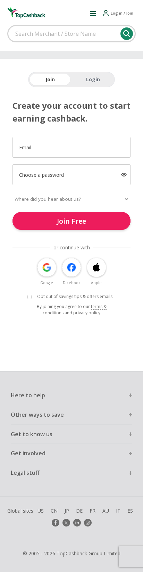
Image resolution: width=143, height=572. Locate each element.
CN (54, 510)
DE (79, 510)
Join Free (71, 221)
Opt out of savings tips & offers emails (74, 296)
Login (93, 79)
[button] (93, 13)
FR (92, 510)
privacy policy (86, 313)
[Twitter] (66, 523)
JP (67, 510)
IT (118, 510)
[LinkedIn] (77, 523)
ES (130, 510)
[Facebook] (55, 523)
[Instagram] (88, 523)
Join (50, 79)
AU (105, 510)
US (40, 510)
